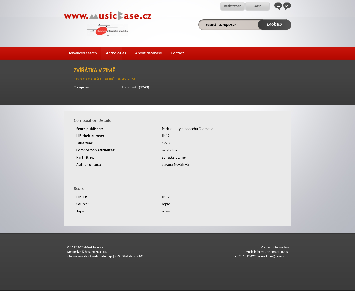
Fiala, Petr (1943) (135, 87)
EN (287, 6)
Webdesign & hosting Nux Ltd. (86, 252)
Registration (232, 6)
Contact (177, 53)
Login (257, 6)
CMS (140, 256)
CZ (278, 6)
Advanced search (83, 53)
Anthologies (116, 53)
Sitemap (106, 256)
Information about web (82, 256)
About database (148, 53)
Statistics (128, 256)
